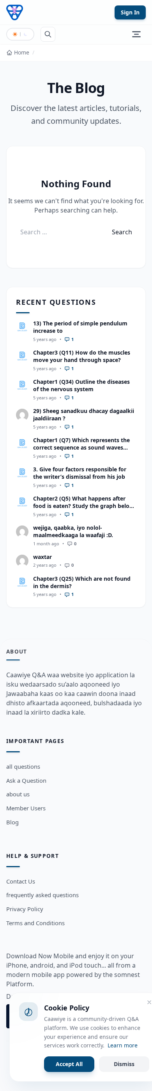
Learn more (123, 1045)
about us (18, 794)
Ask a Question (26, 780)
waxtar (42, 556)
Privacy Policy (24, 909)
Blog (12, 822)
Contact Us (20, 881)
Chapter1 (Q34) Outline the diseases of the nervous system (81, 385)
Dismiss (124, 1064)
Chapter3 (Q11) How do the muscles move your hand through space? (81, 356)
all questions (23, 766)
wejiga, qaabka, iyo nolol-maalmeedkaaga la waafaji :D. (73, 531)
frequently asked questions (42, 895)
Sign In (130, 12)
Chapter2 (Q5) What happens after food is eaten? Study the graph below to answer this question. (83, 506)
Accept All (69, 1064)
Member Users (26, 808)
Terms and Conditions (35, 923)
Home (21, 52)
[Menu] (136, 34)
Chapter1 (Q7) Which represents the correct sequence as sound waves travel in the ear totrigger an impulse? (84, 447)
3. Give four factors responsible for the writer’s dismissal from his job (79, 473)
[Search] (48, 34)
